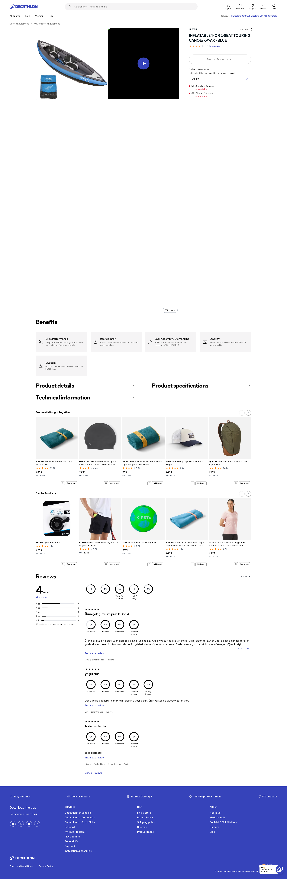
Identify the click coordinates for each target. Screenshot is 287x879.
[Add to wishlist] (63, 483)
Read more (244, 648)
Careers (214, 827)
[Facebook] (13, 824)
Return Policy (145, 817)
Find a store (144, 812)
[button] (16, 16)
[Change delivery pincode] (247, 79)
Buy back (70, 846)
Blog (212, 831)
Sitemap (142, 827)
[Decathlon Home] (24, 6)
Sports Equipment (19, 23)
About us (215, 812)
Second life (71, 841)
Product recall (145, 831)
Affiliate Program (75, 831)
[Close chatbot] (260, 866)
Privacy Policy (46, 866)
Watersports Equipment (47, 23)
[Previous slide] (242, 413)
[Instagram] (37, 824)
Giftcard (70, 827)
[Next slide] (248, 413)
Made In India (217, 817)
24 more (170, 310)
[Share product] (251, 29)
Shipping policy (146, 822)
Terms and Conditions (21, 866)
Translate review (94, 653)
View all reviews (93, 773)
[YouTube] (29, 824)
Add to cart (71, 483)
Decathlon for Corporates (80, 817)
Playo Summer (73, 836)
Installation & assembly (78, 850)
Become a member (24, 814)
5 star (244, 576)
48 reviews (215, 46)
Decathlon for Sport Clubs (80, 822)
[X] (21, 824)
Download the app (23, 807)
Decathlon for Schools (78, 812)
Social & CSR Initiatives (223, 822)
